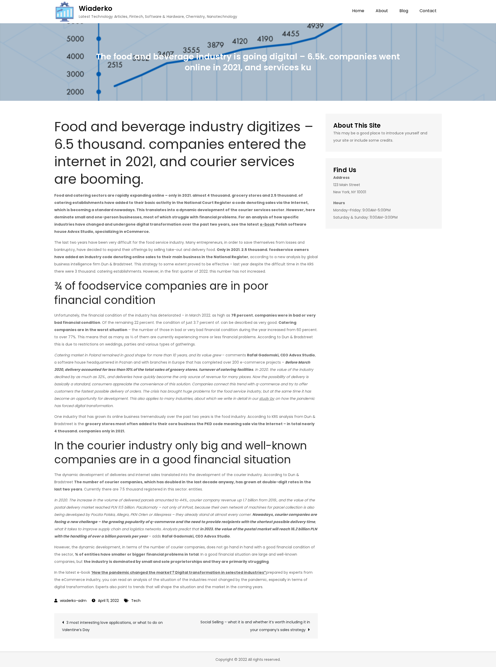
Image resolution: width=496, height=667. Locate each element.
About (382, 11)
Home (358, 11)
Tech (136, 600)
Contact (428, 11)
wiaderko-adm (73, 600)
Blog (403, 11)
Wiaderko (95, 8)
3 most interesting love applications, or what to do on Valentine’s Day (112, 626)
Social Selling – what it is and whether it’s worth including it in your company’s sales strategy (255, 625)
